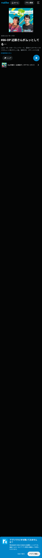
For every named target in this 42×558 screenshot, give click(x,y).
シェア (9, 58)
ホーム (16, 3)
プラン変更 (29, 3)
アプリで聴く (33, 554)
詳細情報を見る (6, 53)
